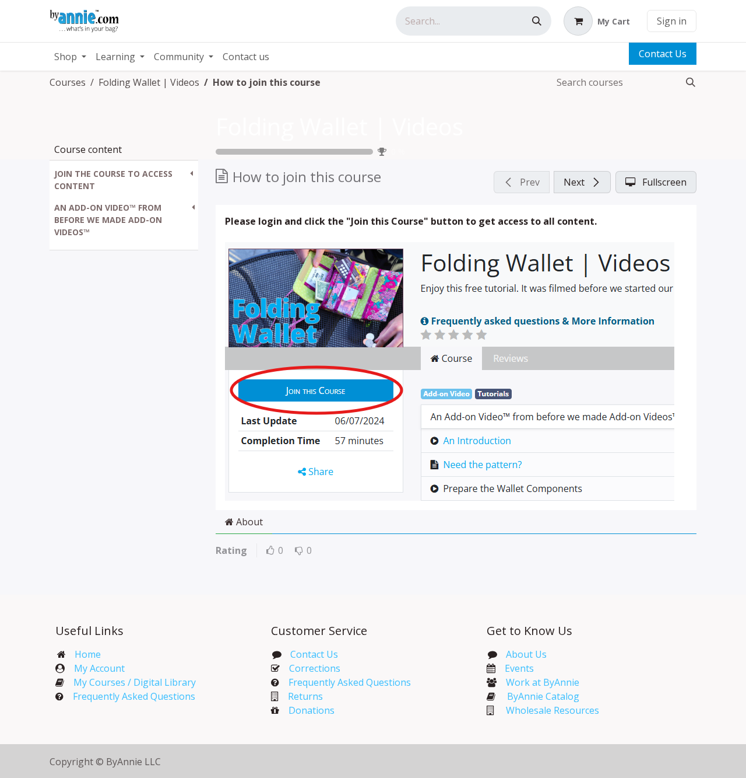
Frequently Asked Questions (134, 696)
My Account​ (99, 668)
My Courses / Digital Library (130, 682)
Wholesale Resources (552, 710)
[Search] (536, 21)
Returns (305, 696)
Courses (68, 82)
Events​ (519, 668)
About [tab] (248, 521)
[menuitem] (70, 56)
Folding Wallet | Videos (339, 126)
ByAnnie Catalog (543, 696)
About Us (526, 654)
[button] (124, 179)
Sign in (672, 21)
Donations (311, 710)
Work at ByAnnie (542, 682)
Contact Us (663, 53)
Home (88, 654)
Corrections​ (314, 668)
